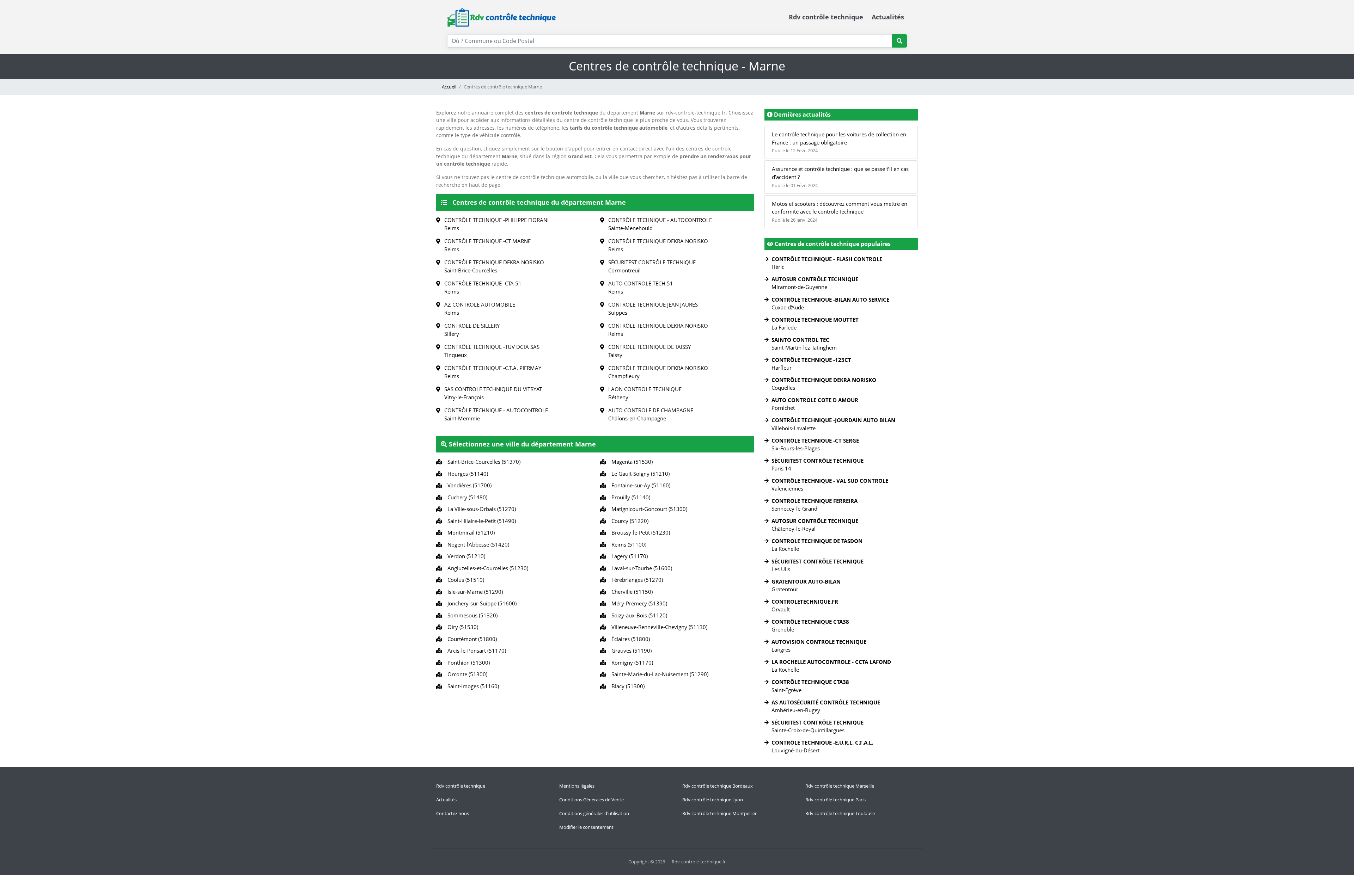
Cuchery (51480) (466, 497)
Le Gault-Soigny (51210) (639, 473)
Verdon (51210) (465, 556)
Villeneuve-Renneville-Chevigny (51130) (658, 626)
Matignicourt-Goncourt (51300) (648, 508)
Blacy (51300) (627, 686)
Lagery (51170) (628, 556)
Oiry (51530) (461, 626)
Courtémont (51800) (471, 638)
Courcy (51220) (628, 520)
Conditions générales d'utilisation (594, 813)
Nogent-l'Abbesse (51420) (477, 544)
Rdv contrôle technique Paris (835, 799)
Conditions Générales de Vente (591, 799)
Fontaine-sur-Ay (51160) (639, 485)
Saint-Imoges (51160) (472, 686)
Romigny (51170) (631, 662)
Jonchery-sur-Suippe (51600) (481, 603)
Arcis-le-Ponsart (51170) (475, 650)
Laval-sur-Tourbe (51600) (640, 568)
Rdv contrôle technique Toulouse (840, 813)
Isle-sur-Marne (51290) (474, 591)
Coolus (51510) (464, 579)
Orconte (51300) (466, 674)
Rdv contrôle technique (826, 17)
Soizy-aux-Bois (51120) (638, 615)
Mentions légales (576, 786)
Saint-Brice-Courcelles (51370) (482, 461)
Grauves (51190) (630, 650)
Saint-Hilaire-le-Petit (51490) (480, 520)
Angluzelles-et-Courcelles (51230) (486, 568)
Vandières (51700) (468, 485)
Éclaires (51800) (629, 638)
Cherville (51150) (631, 591)
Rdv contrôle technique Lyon (712, 799)
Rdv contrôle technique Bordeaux (717, 786)
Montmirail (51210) (470, 532)
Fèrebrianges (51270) (636, 579)
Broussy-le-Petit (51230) (639, 532)
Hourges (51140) (466, 473)
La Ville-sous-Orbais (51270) (480, 508)
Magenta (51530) (631, 461)
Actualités (888, 17)
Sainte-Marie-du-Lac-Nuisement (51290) (658, 674)
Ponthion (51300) (467, 662)
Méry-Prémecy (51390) (638, 603)
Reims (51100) (627, 544)
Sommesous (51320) (471, 615)
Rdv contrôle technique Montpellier (719, 813)
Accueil (449, 87)
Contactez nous (452, 813)
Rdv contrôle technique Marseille (839, 786)
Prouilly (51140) (629, 497)
